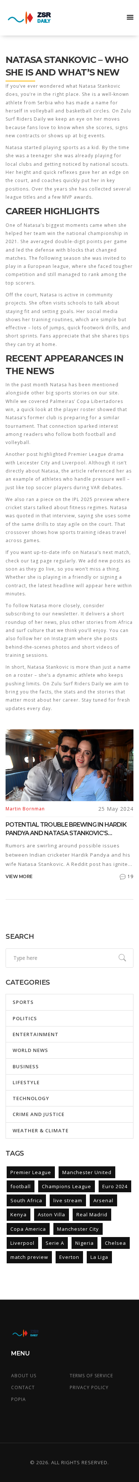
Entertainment (36, 1034)
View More (19, 876)
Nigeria (84, 1243)
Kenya (18, 1214)
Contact (23, 1387)
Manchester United (87, 1172)
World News (30, 1050)
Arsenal (103, 1200)
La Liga (99, 1257)
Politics (25, 1018)
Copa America (28, 1229)
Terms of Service (91, 1375)
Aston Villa (51, 1214)
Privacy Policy (89, 1387)
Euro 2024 (115, 1186)
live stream (67, 1200)
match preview (29, 1257)
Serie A (55, 1243)
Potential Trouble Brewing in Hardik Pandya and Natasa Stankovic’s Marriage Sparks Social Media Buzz (66, 829)
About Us (23, 1375)
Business (26, 1066)
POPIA (18, 1399)
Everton (69, 1257)
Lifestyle (26, 1082)
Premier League (30, 1172)
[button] (130, 18)
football (20, 1186)
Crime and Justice (38, 1114)
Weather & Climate (41, 1130)
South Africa (26, 1200)
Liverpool (22, 1243)
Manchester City (78, 1229)
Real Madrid (91, 1214)
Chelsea (115, 1243)
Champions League (66, 1186)
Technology (31, 1098)
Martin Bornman (25, 809)
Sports (23, 1002)
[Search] (122, 958)
